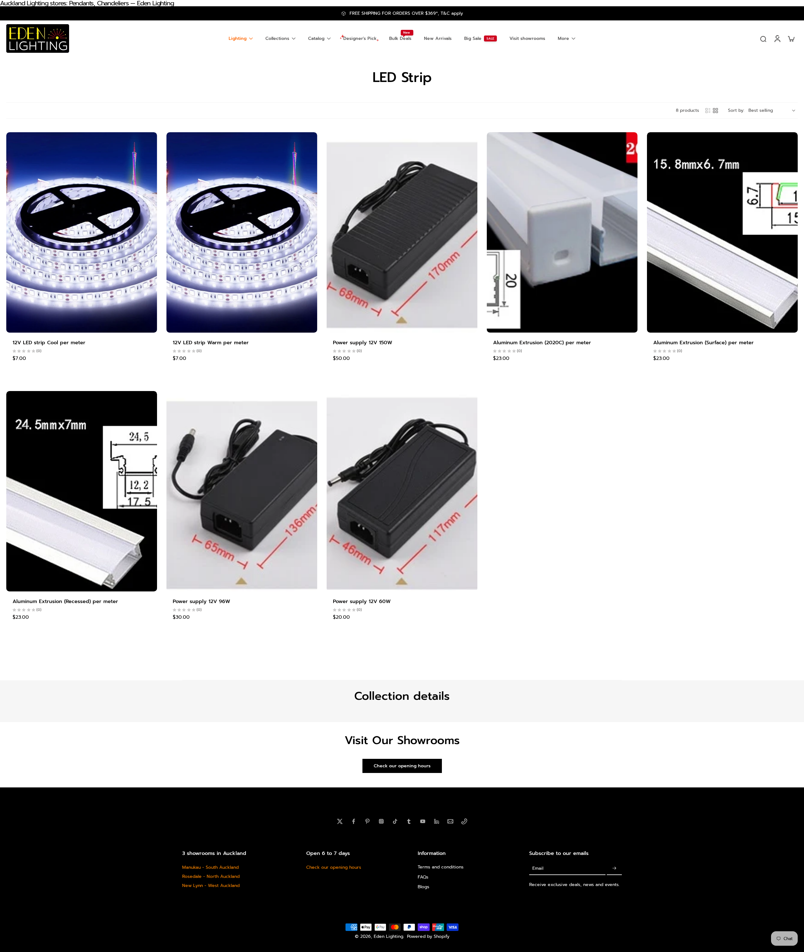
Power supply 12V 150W (362, 342)
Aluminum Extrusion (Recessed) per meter (65, 601)
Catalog (316, 38)
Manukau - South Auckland (210, 867)
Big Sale (472, 38)
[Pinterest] (367, 821)
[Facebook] (354, 821)
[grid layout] (715, 110)
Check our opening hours (333, 867)
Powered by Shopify (428, 936)
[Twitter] (340, 821)
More (563, 38)
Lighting (238, 38)
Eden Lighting (388, 936)
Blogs (423, 886)
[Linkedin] (436, 821)
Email (537, 868)
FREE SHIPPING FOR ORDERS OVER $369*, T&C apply (406, 13)
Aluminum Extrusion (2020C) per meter (542, 342)
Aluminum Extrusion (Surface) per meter (703, 342)
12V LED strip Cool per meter (49, 342)
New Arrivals (438, 38)
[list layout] (708, 110)
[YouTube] (423, 821)
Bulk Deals (400, 38)
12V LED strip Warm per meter (211, 342)
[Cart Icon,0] (791, 38)
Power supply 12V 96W (201, 601)
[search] (763, 38)
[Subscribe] (614, 868)
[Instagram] (381, 821)
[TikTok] (395, 821)
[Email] (450, 821)
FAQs (423, 877)
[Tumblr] (409, 821)
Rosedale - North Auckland (211, 876)
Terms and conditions (441, 867)
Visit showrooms (527, 38)
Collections (277, 38)
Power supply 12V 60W (362, 601)
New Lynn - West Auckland (211, 885)
